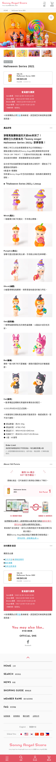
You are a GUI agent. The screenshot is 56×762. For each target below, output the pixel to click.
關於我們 (26, 716)
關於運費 (8, 563)
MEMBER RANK (18, 699)
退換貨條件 (19, 559)
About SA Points (12, 464)
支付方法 (8, 559)
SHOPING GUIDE (17, 691)
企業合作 (36, 716)
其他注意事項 (10, 566)
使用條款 (16, 716)
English (23, 727)
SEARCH (12, 674)
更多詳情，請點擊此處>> (28, 538)
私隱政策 (7, 716)
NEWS (9, 682)
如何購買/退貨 (10, 546)
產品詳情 (7, 128)
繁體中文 (32, 727)
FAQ (10, 707)
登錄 (19, 115)
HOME (10, 666)
